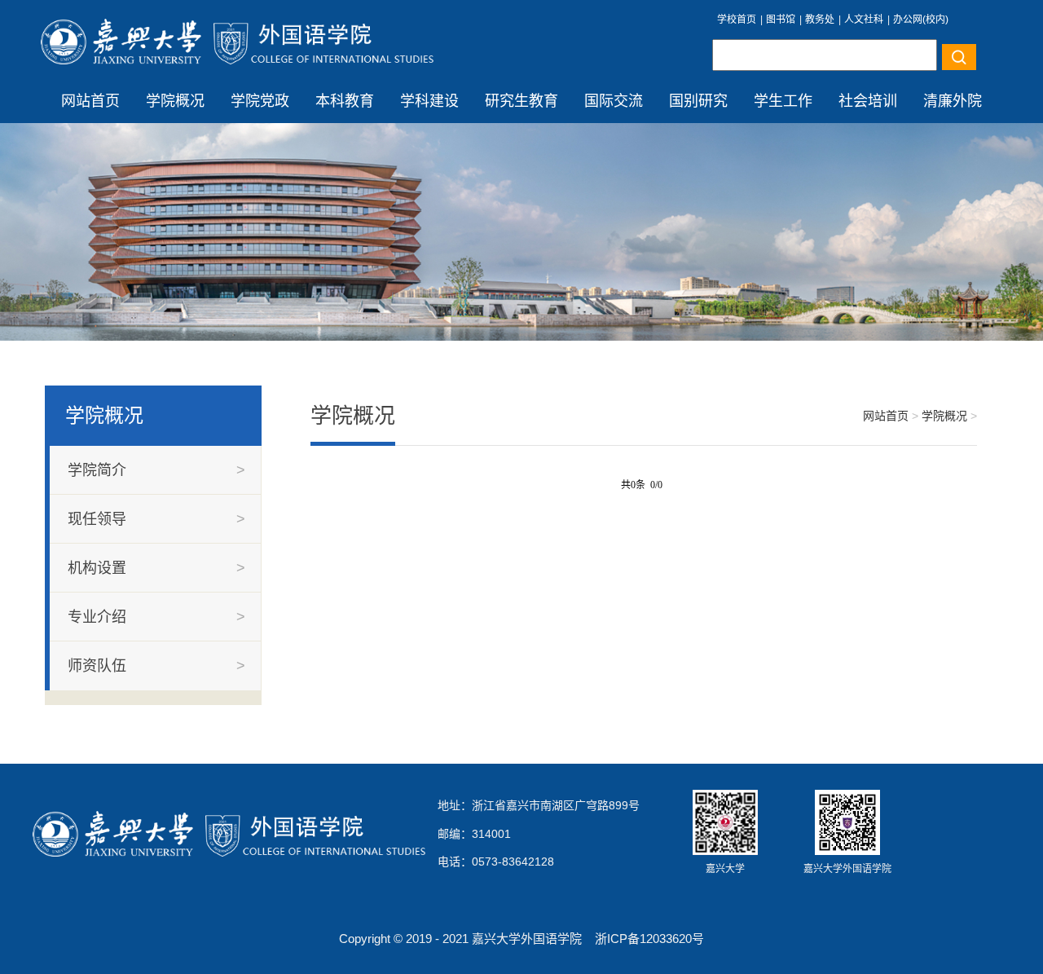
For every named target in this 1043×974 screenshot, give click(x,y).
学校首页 (736, 19)
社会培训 (867, 101)
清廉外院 (952, 101)
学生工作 (783, 101)
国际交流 (613, 101)
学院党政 (260, 101)
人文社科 (863, 19)
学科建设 (429, 101)
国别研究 (698, 101)
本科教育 (344, 101)
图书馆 (780, 19)
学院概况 (175, 101)
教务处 (819, 19)
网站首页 (90, 101)
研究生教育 (521, 101)
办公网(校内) (920, 19)
